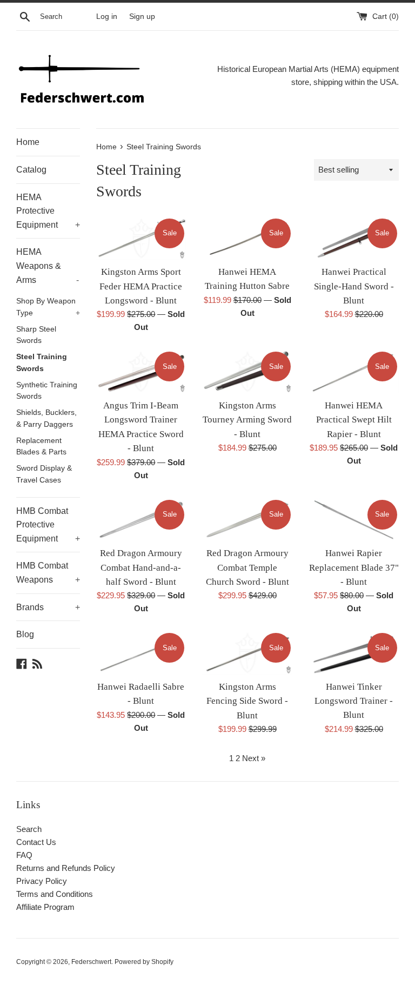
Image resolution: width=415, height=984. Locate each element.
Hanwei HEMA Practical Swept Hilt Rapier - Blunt (354, 419)
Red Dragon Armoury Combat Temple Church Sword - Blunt (247, 567)
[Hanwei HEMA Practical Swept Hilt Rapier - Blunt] (354, 371)
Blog (25, 634)
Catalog (31, 169)
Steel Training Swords (41, 363)
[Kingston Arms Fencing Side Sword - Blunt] (247, 653)
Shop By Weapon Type (48, 307)
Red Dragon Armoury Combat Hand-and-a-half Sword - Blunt (141, 567)
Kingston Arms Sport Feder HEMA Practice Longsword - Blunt (140, 286)
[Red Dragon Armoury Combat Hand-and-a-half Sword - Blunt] (141, 519)
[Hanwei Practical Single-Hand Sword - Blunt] (354, 238)
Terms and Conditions (54, 894)
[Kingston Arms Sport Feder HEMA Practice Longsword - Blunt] (141, 238)
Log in (106, 16)
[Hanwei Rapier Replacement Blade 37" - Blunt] (354, 519)
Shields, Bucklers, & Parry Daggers (46, 418)
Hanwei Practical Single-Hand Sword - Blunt (354, 286)
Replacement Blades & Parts (41, 447)
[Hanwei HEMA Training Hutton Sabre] (247, 238)
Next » (253, 758)
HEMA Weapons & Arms (47, 265)
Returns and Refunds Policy (65, 868)
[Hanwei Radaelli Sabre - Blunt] (141, 653)
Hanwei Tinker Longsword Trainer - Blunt (353, 701)
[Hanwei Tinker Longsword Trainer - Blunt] (354, 652)
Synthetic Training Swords (46, 391)
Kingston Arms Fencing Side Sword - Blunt (247, 701)
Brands (48, 607)
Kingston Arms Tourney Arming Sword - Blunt (247, 419)
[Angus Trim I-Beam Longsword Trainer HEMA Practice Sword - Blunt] (141, 371)
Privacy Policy (41, 881)
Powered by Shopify (144, 962)
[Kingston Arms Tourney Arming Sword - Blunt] (247, 371)
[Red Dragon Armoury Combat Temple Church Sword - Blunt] (247, 519)
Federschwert (91, 962)
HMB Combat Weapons (48, 572)
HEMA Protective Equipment (48, 211)
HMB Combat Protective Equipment (48, 524)
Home (27, 142)
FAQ (24, 855)
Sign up (142, 16)
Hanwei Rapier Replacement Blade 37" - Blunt (354, 567)
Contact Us (36, 842)
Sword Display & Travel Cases (44, 474)
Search (29, 829)
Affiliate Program (45, 907)
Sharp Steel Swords (36, 335)
